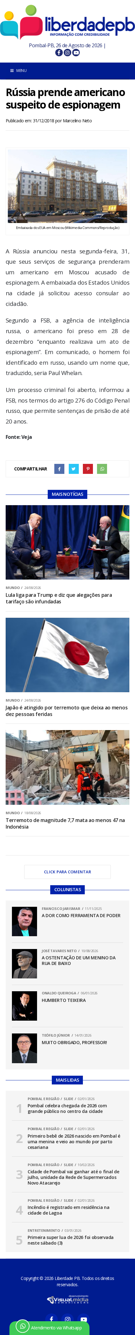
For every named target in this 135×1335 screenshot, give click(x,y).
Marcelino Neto (77, 121)
